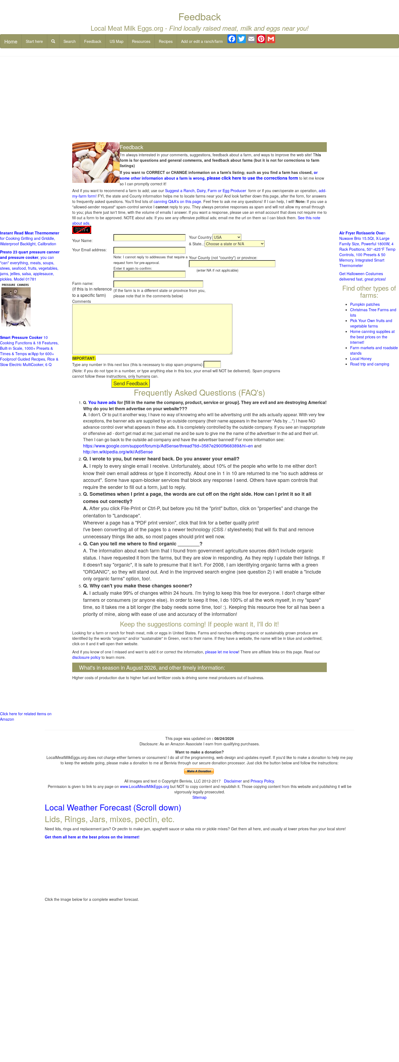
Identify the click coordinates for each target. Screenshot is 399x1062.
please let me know (221, 651)
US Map (116, 41)
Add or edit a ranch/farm (202, 41)
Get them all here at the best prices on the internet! (92, 837)
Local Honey (361, 358)
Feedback (92, 41)
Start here (34, 41)
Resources (141, 41)
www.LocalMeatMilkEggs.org (144, 786)
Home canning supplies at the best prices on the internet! (372, 337)
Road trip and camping (369, 364)
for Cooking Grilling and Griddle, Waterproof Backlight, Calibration (29, 238)
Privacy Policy (262, 781)
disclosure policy (86, 657)
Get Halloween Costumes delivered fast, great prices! (362, 276)
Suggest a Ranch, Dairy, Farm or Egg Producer (205, 190)
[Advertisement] (199, 100)
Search (70, 41)
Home (10, 41)
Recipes (166, 41)
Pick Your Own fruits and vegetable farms (371, 323)
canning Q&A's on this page (177, 201)
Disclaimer (233, 781)
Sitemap (199, 797)
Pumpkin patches (365, 304)
